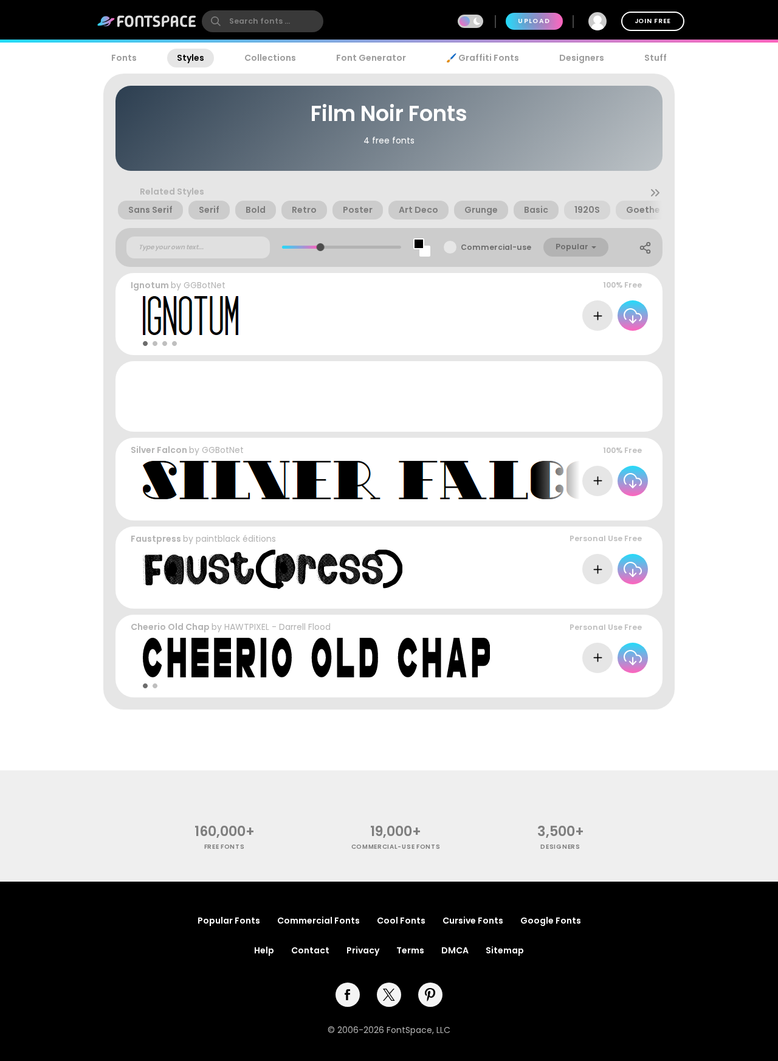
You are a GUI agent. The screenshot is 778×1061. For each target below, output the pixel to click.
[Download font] (633, 315)
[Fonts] (147, 21)
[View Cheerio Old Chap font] (316, 657)
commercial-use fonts (396, 846)
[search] (262, 21)
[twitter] (389, 995)
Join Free (653, 21)
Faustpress (156, 539)
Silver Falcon (159, 450)
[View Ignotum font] (192, 316)
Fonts (124, 58)
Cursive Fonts (472, 920)
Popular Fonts (229, 920)
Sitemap (505, 950)
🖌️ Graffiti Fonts (482, 58)
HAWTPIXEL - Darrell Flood (277, 627)
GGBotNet (204, 285)
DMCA (455, 950)
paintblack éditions (236, 539)
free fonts (224, 846)
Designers (581, 58)
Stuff (655, 58)
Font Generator (371, 58)
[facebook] (348, 995)
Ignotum (150, 285)
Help (264, 950)
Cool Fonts (401, 920)
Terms (410, 950)
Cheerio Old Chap (170, 627)
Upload (534, 21)
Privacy (362, 950)
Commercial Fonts (318, 920)
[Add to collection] (597, 315)
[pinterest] (430, 995)
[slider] (321, 247)
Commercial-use (496, 247)
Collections (270, 58)
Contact (310, 950)
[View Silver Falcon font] (398, 480)
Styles (190, 58)
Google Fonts (550, 920)
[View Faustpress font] (272, 569)
